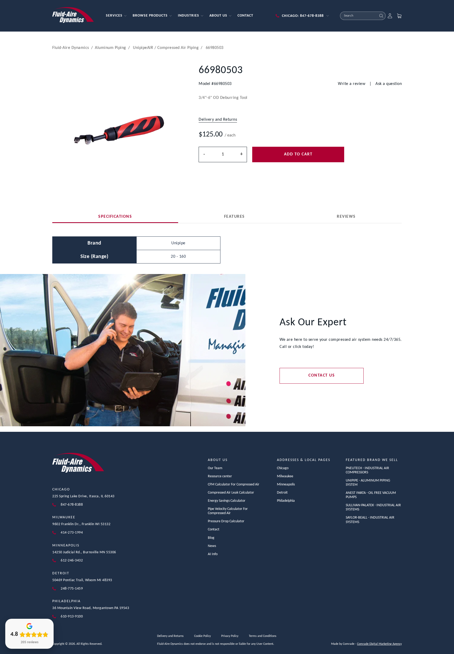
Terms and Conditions (262, 636)
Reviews (346, 217)
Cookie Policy (202, 636)
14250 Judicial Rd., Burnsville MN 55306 (84, 552)
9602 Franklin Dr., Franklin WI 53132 (81, 524)
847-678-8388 (72, 505)
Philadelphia (66, 601)
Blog (211, 538)
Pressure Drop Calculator (226, 521)
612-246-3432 (72, 560)
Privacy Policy (229, 636)
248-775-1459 (72, 589)
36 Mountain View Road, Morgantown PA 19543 (90, 608)
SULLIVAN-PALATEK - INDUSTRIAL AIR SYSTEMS (373, 507)
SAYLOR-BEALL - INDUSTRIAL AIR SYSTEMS (370, 520)
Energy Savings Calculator (226, 501)
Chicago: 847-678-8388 (303, 16)
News (212, 546)
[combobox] (358, 16)
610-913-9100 (72, 616)
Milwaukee (63, 517)
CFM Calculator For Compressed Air (233, 484)
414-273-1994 (72, 533)
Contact (213, 529)
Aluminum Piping (110, 48)
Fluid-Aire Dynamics (70, 48)
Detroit (60, 573)
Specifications (115, 217)
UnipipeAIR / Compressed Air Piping (166, 48)
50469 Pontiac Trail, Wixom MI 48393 (82, 580)
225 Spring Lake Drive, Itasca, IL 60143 (83, 496)
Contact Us (321, 375)
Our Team (215, 468)
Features (234, 217)
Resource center (220, 476)
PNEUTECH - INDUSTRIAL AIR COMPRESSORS (367, 470)
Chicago (61, 489)
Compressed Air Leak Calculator (231, 493)
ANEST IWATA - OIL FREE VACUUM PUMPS (371, 495)
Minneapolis (65, 545)
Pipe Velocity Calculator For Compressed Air (228, 511)
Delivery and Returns (170, 636)
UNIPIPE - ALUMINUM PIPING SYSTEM (368, 483)
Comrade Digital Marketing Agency (379, 644)
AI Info (213, 554)
